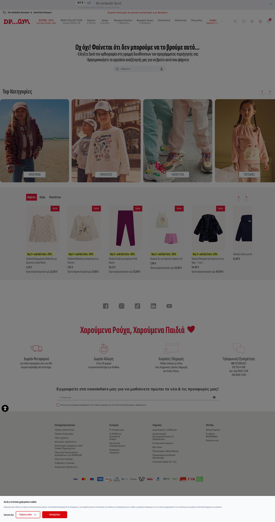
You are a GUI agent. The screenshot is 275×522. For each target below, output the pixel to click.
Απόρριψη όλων (9, 514)
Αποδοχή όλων (54, 514)
